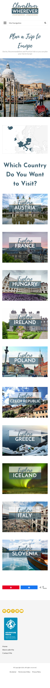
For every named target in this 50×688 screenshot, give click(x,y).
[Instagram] (13, 611)
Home (4, 646)
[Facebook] (4, 611)
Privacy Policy (36, 672)
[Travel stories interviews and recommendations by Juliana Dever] (25, 15)
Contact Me (7, 653)
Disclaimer (13, 672)
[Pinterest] (17, 611)
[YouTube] (21, 611)
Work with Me (8, 650)
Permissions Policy (24, 672)
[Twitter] (9, 611)
